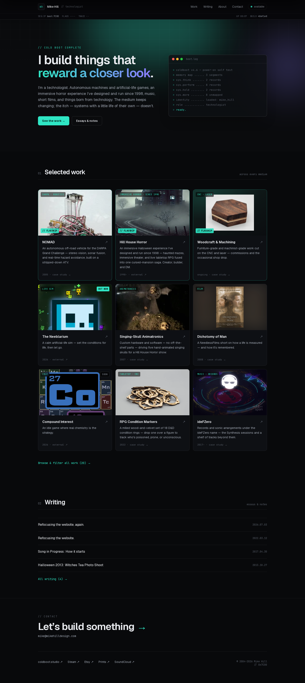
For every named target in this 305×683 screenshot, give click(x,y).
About (222, 6)
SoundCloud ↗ (124, 662)
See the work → (53, 121)
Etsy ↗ (89, 662)
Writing (207, 6)
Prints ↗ (104, 662)
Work (194, 6)
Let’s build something (92, 626)
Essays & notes (87, 121)
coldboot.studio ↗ (50, 662)
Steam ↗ (73, 662)
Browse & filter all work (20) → (64, 463)
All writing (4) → (52, 579)
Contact (237, 6)
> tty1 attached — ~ (188, 113)
